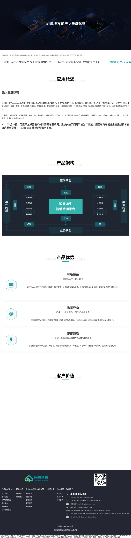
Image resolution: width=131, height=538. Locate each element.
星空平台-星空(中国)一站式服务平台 (13, 535)
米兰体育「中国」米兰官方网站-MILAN (104, 537)
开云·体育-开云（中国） (60, 535)
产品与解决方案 (34, 55)
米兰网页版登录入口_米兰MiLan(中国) (15, 537)
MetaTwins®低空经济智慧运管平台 (79, 62)
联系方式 (60, 497)
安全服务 (5, 503)
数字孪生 (5, 497)
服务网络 (19, 497)
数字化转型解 (6, 500)
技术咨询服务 (6, 510)
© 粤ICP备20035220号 (66, 526)
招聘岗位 (60, 493)
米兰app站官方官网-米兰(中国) (43, 537)
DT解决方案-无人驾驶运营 (73, 55)
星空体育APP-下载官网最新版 (118, 535)
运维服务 (5, 506)
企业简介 (29, 493)
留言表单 (60, 500)
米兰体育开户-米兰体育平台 (39, 535)
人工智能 (5, 493)
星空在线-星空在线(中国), (18, 55)
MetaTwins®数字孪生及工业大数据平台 (27, 62)
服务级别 (19, 493)
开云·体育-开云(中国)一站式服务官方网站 (72, 537)
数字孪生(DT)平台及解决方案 (52, 55)
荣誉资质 (29, 503)
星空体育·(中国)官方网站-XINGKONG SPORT (88, 535)
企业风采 (29, 506)
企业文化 (29, 497)
